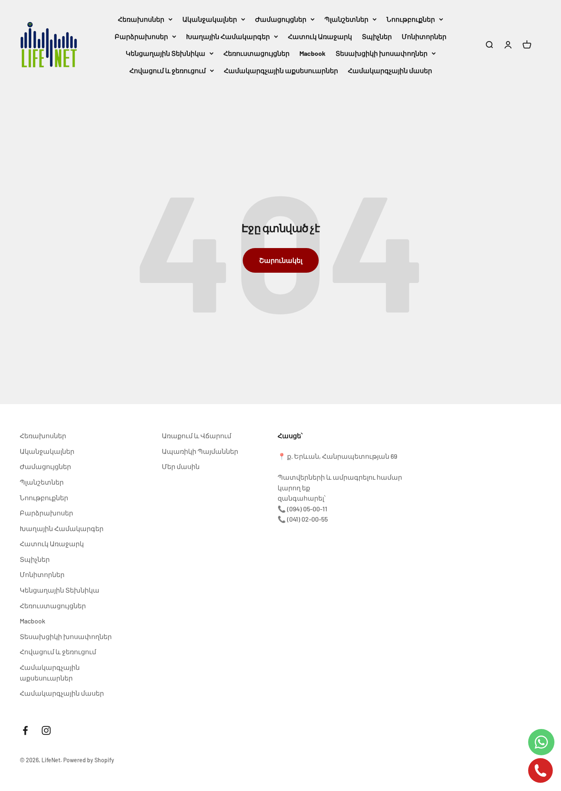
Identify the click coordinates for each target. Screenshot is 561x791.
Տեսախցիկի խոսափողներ (382, 53)
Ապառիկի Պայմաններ (200, 451)
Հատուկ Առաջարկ (320, 36)
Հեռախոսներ (141, 19)
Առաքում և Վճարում (196, 435)
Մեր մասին (181, 466)
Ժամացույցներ (280, 19)
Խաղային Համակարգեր (228, 36)
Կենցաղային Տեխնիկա (165, 53)
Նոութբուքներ (410, 19)
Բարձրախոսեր (141, 36)
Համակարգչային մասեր (390, 70)
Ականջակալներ (209, 19)
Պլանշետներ (346, 19)
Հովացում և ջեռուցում (167, 70)
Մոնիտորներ (424, 36)
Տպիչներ (377, 36)
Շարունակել (280, 260)
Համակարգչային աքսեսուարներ (281, 70)
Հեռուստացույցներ (256, 53)
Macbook (312, 53)
